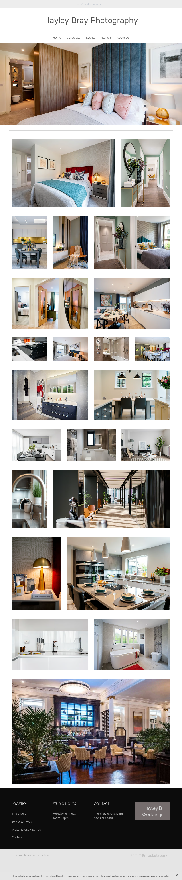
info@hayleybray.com (89, 4)
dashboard (44, 855)
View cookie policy (160, 876)
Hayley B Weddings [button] (152, 811)
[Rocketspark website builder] (149, 855)
